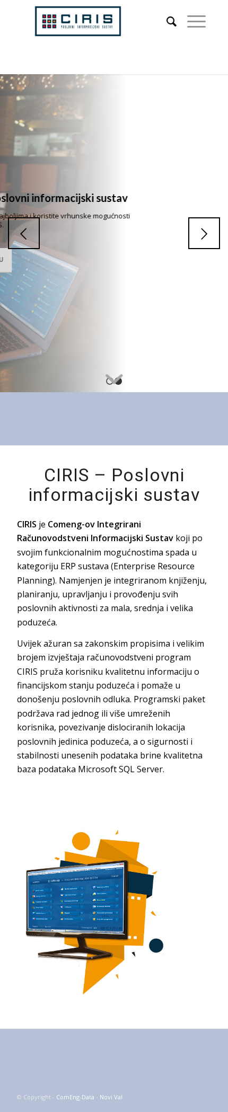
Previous (24, 233)
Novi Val (111, 1097)
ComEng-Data (75, 1097)
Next (204, 233)
